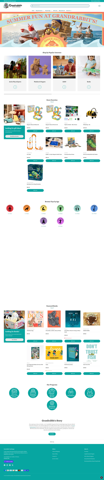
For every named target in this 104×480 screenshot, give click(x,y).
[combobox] (60, 5)
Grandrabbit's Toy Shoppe (10, 475)
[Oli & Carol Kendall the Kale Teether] (91, 142)
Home (33, 10)
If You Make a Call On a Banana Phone (53, 330)
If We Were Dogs (30, 330)
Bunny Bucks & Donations (89, 458)
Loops (47, 364)
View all (52, 101)
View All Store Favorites (14, 136)
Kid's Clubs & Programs (89, 456)
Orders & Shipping (56, 451)
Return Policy (55, 454)
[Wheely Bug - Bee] (91, 112)
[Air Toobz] (35, 142)
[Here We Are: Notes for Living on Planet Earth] (72, 319)
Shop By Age (47, 10)
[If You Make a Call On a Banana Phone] (54, 319)
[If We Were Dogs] (35, 319)
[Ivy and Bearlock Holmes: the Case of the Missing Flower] (35, 352)
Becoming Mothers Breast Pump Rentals (92, 461)
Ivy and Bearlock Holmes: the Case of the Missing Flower (35, 365)
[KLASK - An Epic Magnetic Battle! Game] (54, 142)
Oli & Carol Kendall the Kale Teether (90, 154)
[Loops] (54, 352)
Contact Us (68, 10)
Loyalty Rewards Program (89, 454)
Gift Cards (55, 10)
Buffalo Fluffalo (86, 330)
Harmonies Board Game (69, 154)
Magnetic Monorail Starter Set (52, 124)
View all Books (14, 339)
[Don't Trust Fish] (91, 352)
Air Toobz (29, 154)
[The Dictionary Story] (72, 352)
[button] (99, 5)
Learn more (14, 1)
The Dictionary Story (68, 364)
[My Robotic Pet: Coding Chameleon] (35, 172)
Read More (52, 434)
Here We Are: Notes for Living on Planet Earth (72, 331)
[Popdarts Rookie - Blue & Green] (72, 112)
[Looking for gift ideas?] (14, 115)
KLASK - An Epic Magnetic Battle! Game (54, 154)
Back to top (52, 441)
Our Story (86, 451)
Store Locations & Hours (95, 1)
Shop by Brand (62, 10)
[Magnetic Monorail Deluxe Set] (35, 112)
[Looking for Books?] (14, 320)
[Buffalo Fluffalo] (91, 319)
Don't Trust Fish (86, 364)
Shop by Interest (39, 10)
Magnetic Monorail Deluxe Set (33, 124)
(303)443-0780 (6, 458)
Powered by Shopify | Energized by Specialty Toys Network (22, 475)
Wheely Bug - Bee (86, 124)
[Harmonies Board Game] (72, 142)
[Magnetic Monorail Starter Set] (54, 112)
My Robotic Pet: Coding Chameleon (34, 184)
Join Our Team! (55, 458)
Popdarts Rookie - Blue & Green (70, 124)
